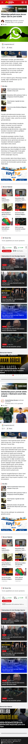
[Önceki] (13, 251)
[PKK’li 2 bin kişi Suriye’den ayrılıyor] (20, 224)
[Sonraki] (15, 251)
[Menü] (2, 2)
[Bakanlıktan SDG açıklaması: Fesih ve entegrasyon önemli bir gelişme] (14, 96)
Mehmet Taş (8, 20)
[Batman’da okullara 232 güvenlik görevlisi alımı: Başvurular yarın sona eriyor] (14, 506)
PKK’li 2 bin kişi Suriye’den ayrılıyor (11, 346)
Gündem (4, 265)
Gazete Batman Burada (11, 400)
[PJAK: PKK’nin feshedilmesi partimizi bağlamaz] (7, 224)
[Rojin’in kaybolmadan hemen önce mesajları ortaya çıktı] (14, 90)
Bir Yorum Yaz (7, 238)
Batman (4, 281)
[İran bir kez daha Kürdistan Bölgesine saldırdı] (14, 108)
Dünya (4, 313)
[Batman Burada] (9, 2)
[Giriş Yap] (26, 2)
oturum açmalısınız (19, 240)
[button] (22, 2)
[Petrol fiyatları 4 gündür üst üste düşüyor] (14, 102)
